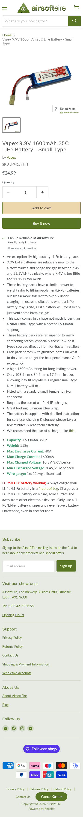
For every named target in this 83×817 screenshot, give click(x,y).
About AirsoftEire (14, 696)
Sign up (66, 565)
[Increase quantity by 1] (42, 192)
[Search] (74, 21)
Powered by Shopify (41, 809)
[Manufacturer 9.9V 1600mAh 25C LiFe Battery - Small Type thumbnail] (11, 125)
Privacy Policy (12, 637)
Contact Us (10, 655)
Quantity (8, 182)
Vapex (11, 157)
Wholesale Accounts (16, 673)
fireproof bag (48, 488)
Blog (5, 705)
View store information (22, 248)
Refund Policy (63, 789)
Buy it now (41, 223)
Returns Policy (12, 646)
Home (7, 35)
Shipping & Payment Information (25, 664)
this (71, 431)
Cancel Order (51, 796)
